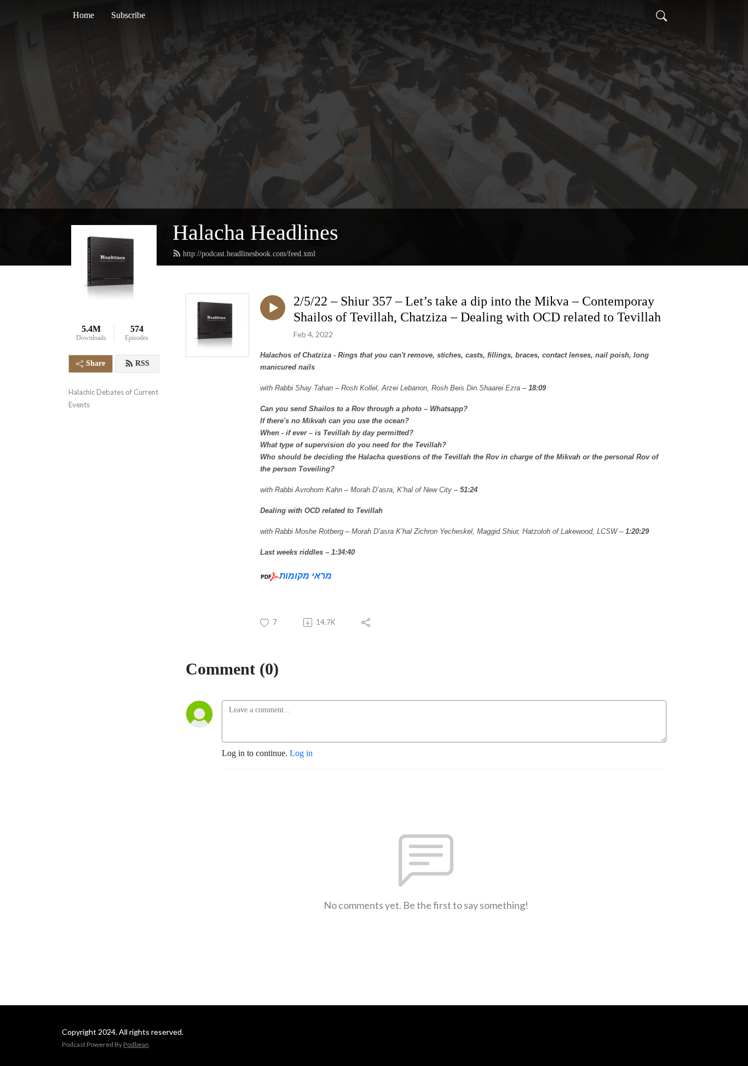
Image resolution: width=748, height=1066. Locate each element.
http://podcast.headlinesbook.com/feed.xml (249, 254)
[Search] (661, 15)
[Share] (366, 622)
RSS (142, 363)
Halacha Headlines (255, 232)
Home (83, 15)
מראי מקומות (305, 575)
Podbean (136, 1044)
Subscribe (128, 15)
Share (95, 363)
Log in (301, 753)
